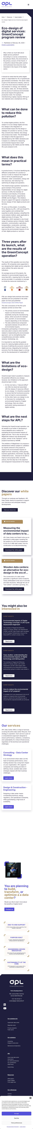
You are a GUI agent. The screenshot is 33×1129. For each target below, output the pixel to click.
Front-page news (12, 1082)
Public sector (11, 1029)
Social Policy (11, 1067)
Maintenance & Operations (14, 1045)
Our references (12, 1090)
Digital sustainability (8, 45)
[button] (30, 1098)
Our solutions (12, 1037)
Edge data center (12, 1025)
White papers (11, 1078)
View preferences (16, 1123)
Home (3, 17)
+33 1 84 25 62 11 (16, 999)
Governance (11, 1059)
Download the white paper (13, 550)
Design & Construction (13, 1043)
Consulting (10, 1041)
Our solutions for (13, 1018)
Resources (9, 17)
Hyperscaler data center (13, 1022)
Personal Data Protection (13, 1126)
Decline (16, 1118)
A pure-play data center (13, 1057)
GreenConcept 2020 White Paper (12, 302)
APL (9, 1053)
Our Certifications (12, 1062)
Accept (16, 1113)
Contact (9, 1095)
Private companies (12, 1028)
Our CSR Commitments (13, 1060)
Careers (10, 1093)
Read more (9, 641)
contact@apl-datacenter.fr (16, 1001)
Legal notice (22, 1126)
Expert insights (18, 17)
